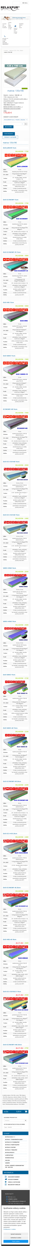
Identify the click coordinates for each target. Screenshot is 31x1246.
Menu (25, 3)
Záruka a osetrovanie (14, 1182)
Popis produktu (8, 134)
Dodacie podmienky (13, 1179)
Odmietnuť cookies (16, 1238)
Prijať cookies (16, 1241)
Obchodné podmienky (14, 1177)
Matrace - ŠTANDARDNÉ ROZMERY (14, 1139)
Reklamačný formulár (14, 1184)
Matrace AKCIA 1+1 (10, 1137)
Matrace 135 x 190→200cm (16, 50)
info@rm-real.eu (12, 1199)
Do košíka (9, 127)
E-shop (6, 50)
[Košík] (16, 3)
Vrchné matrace (9, 1158)
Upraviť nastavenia (16, 1234)
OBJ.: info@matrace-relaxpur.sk (17, 1201)
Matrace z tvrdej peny (11, 1150)
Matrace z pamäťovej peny (12, 1144)
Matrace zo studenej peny (12, 1142)
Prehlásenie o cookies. (9, 1229)
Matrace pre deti (9, 1152)
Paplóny (7, 1160)
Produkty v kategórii (10, 137)
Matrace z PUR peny (10, 1147)
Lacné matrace (9, 1155)
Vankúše (7, 1163)
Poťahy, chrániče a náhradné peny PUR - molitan (14, 1166)
